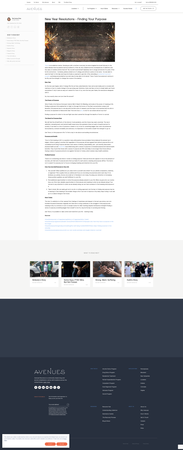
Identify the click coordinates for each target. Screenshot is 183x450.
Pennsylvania (144, 369)
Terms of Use (125, 443)
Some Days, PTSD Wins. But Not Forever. (18, 40)
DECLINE (62, 444)
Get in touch (147, 8)
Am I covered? (138, 2)
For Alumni (36, 2)
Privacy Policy (146, 443)
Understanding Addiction (109, 410)
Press (142, 424)
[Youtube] (47, 387)
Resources (115, 8)
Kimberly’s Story (11, 38)
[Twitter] (54, 387)
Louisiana (143, 379)
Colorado (143, 386)
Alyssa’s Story (11, 48)
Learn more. (46, 382)
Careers (28, 2)
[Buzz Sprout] (50, 387)
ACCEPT (50, 444)
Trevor (47, 65)
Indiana (143, 383)
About (53, 2)
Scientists (62, 146)
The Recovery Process (109, 417)
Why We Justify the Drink (13, 61)
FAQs (142, 428)
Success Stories (127, 8)
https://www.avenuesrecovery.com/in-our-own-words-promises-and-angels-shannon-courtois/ (73, 230)
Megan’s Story (11, 50)
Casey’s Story (10, 53)
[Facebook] (35, 387)
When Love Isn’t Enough (13, 58)
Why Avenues (45, 2)
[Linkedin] (43, 387)
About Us (143, 406)
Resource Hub (106, 406)
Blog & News (106, 421)
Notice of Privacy (135, 443)
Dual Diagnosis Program (109, 386)
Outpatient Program (108, 383)
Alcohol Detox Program (109, 369)
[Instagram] (39, 387)
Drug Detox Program (108, 372)
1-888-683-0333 (91, 329)
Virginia (143, 390)
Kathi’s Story (10, 45)
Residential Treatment (109, 376)
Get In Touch (144, 417)
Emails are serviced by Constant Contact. (58, 414)
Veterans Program (107, 390)
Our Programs (91, 8)
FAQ (59, 2)
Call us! (151, 2)
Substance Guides (107, 414)
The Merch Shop (68, 2)
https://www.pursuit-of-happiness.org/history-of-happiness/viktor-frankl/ (67, 219)
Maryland (143, 372)
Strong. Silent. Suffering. (13, 43)
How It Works (104, 8)
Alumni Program (107, 394)
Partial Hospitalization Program (109, 379)
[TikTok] (58, 387)
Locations (74, 8)
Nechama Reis (16, 18)
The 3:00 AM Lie (11, 56)
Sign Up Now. (68, 404)
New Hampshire (145, 376)
